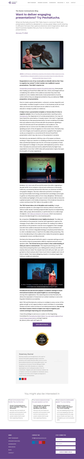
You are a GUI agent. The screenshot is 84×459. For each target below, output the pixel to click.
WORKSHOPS (52, 2)
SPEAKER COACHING (43, 2)
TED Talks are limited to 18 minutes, (38, 214)
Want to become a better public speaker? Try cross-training (65, 407)
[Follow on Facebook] (36, 442)
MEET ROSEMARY (32, 2)
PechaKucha (24, 116)
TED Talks (28, 185)
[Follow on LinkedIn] (20, 379)
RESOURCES (60, 2)
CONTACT (73, 2)
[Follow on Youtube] (23, 379)
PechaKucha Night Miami (37, 316)
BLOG (67, 2)
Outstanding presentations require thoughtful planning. (37, 88)
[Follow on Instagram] (25, 379)
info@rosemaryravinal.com (39, 438)
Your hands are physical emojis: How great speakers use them (41, 407)
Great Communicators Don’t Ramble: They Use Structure (18, 407)
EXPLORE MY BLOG (42, 324)
